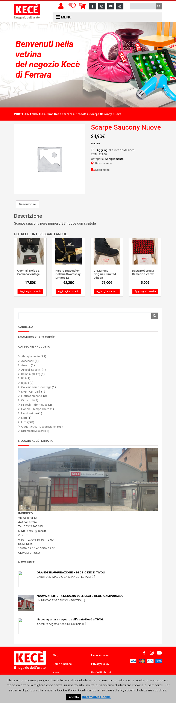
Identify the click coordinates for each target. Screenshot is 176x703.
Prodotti (81, 114)
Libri (24, 417)
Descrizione (27, 204)
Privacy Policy (100, 663)
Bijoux (25, 382)
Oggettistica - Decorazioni (38, 426)
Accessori (27, 361)
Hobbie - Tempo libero (35, 409)
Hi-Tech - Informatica (34, 404)
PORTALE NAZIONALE (29, 114)
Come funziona (62, 663)
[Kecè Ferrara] (27, 11)
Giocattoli (27, 400)
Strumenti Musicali (33, 430)
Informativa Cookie (96, 697)
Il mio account (100, 655)
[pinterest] (119, 6)
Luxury (25, 422)
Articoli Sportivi (31, 369)
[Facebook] (92, 6)
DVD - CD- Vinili (31, 391)
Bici (23, 378)
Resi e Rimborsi (101, 672)
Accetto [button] (74, 697)
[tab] (27, 204)
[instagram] (101, 6)
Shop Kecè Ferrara (60, 114)
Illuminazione (29, 413)
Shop (56, 655)
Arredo (25, 365)
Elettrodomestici (31, 396)
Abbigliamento (114, 158)
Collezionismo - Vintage (36, 387)
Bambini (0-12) (30, 374)
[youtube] (110, 6)
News (56, 672)
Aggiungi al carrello (30, 291)
